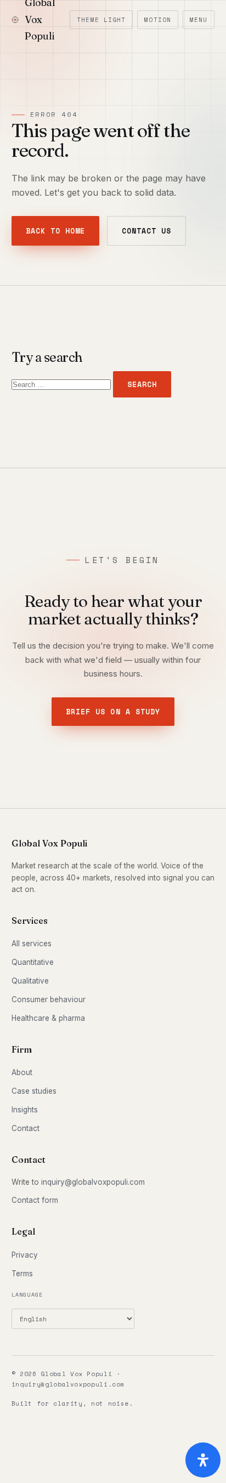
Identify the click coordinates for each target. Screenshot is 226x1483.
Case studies (34, 1091)
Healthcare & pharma (48, 1018)
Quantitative (33, 962)
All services (32, 943)
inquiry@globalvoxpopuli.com (93, 1182)
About (22, 1072)
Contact (25, 1128)
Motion (157, 19)
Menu (198, 19)
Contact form (35, 1200)
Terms (22, 1273)
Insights (25, 1109)
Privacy (25, 1255)
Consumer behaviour (49, 999)
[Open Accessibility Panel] (203, 1460)
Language (27, 1295)
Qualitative (30, 980)
